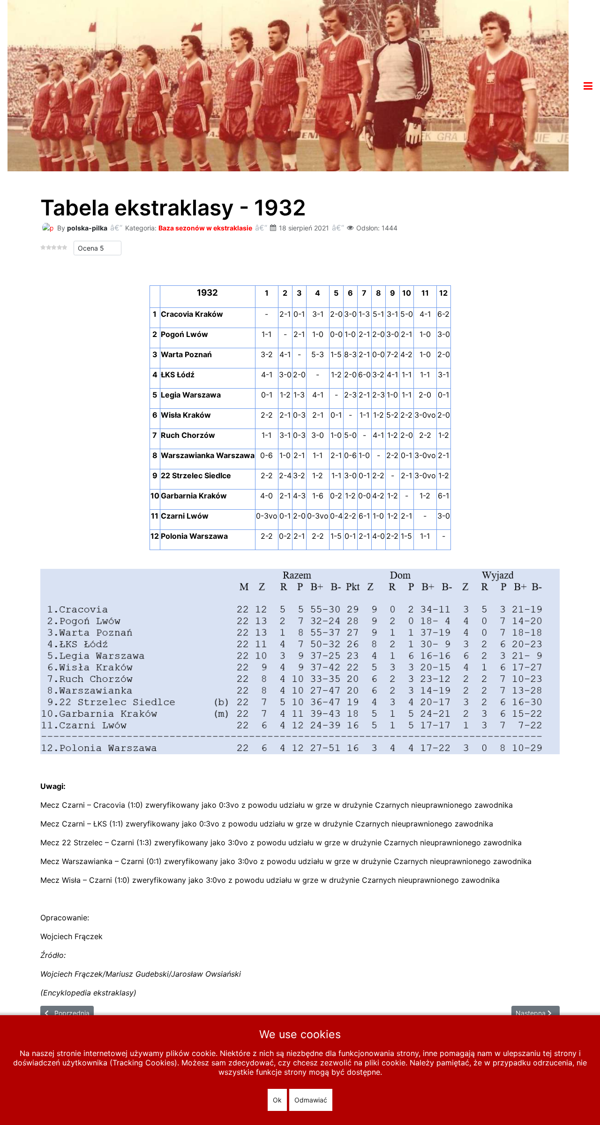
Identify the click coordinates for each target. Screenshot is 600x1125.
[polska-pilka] (47, 227)
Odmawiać (310, 1100)
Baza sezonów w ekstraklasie (205, 228)
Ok (277, 1100)
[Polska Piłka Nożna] (288, 85)
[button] (588, 86)
